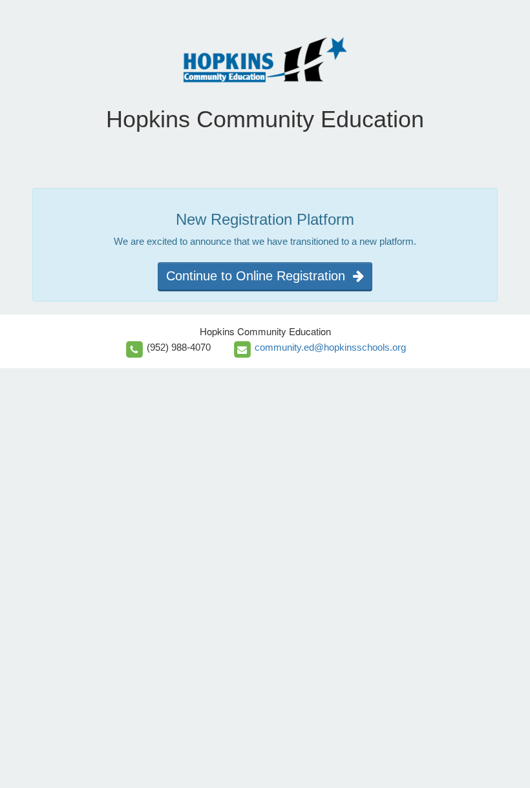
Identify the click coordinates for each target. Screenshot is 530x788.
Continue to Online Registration (259, 276)
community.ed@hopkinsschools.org (330, 347)
